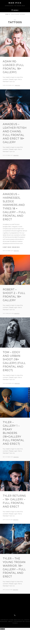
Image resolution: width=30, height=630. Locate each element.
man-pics (17, 85)
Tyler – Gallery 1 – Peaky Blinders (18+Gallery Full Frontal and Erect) (13, 433)
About (10, 621)
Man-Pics (15, 3)
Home (7, 14)
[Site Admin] (14, 615)
